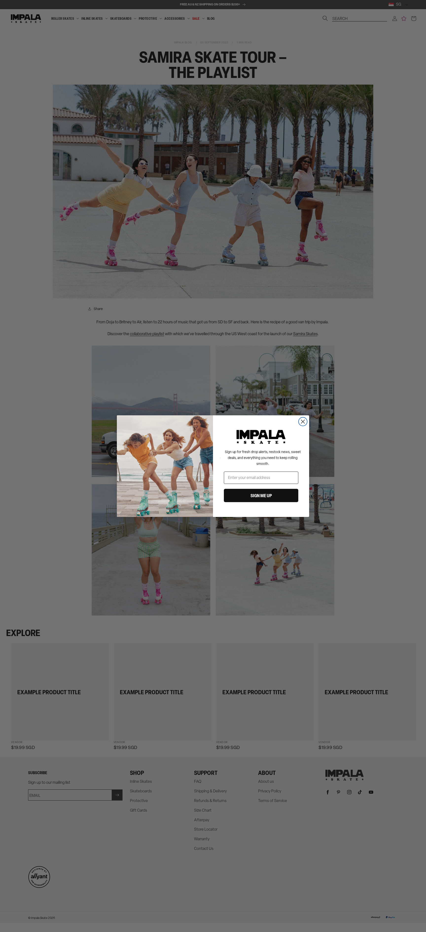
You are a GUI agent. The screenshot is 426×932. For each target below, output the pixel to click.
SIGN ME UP (261, 495)
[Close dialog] (303, 421)
